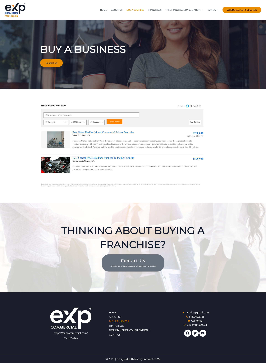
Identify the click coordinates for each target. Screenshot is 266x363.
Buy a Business (119, 321)
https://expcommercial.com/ (71, 333)
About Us (115, 317)
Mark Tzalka (11, 16)
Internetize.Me (151, 359)
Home (112, 312)
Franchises (116, 325)
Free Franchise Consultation (128, 330)
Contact (114, 334)
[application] (201, 9)
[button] (241, 10)
